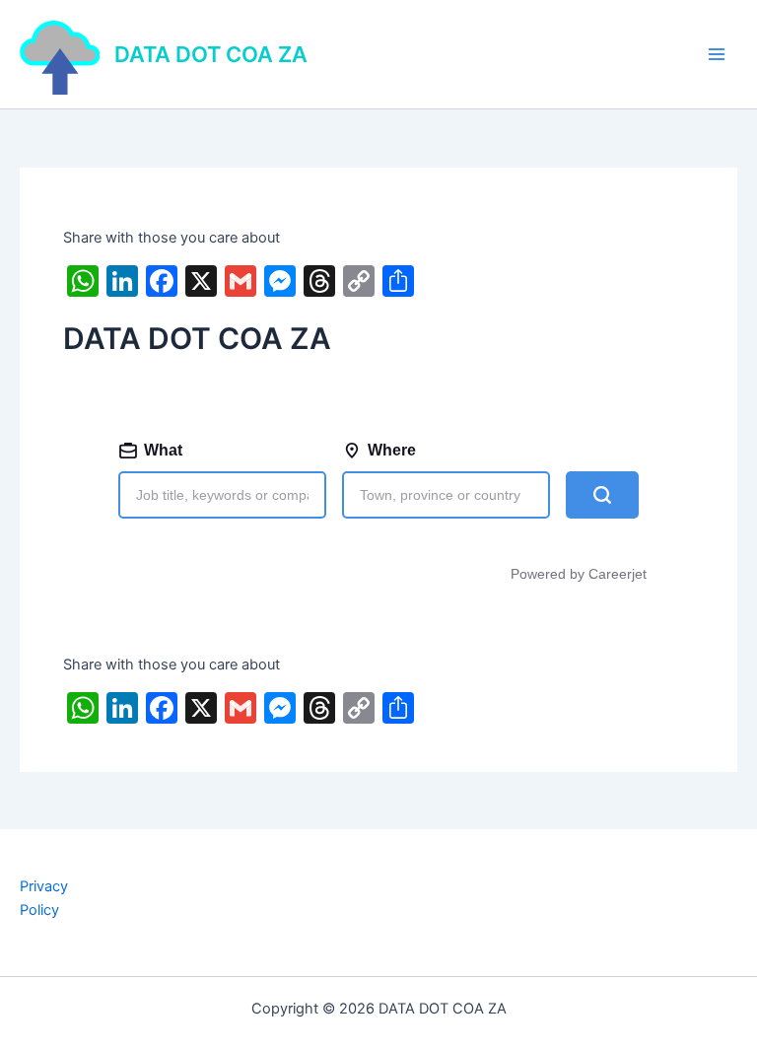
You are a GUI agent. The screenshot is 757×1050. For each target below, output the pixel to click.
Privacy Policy (44, 898)
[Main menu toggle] (716, 54)
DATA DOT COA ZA (211, 54)
